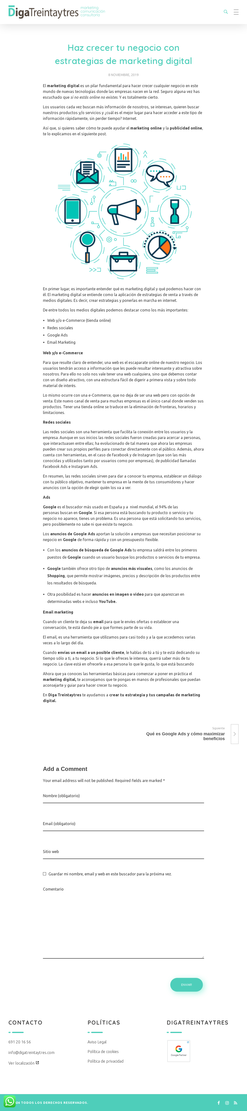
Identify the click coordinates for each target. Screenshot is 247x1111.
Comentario (53, 889)
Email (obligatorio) (59, 823)
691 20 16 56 (19, 1042)
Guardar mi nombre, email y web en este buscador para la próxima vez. (110, 874)
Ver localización (21, 1063)
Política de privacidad (106, 1061)
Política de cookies (103, 1051)
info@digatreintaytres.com (31, 1052)
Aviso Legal (97, 1042)
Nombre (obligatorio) (61, 796)
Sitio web (51, 851)
